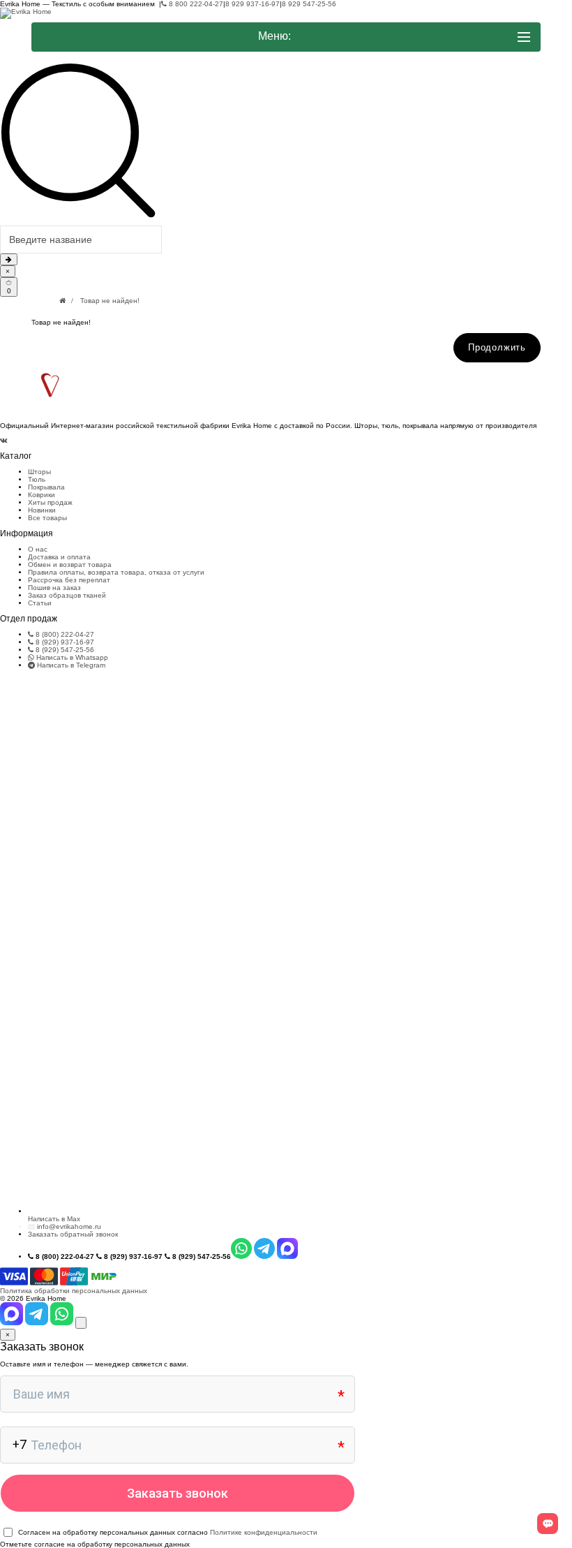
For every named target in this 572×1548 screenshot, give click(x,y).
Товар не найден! (110, 300)
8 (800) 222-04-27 (63, 634)
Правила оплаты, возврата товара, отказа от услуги (116, 572)
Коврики (41, 495)
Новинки (42, 510)
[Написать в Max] (12, 1323)
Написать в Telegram (70, 665)
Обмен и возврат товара (70, 564)
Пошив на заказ (54, 587)
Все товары (47, 518)
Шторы (39, 472)
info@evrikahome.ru (69, 1226)
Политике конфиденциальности (263, 1532)
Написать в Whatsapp (71, 657)
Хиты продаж (50, 502)
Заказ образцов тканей (67, 595)
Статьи (40, 603)
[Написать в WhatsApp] (62, 1323)
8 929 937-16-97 (252, 4)
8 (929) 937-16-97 (63, 642)
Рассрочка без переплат (69, 580)
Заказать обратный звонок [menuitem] (73, 1234)
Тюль (36, 479)
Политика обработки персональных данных (73, 1291)
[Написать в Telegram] (37, 1323)
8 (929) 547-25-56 (63, 650)
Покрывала (46, 487)
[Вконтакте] (4, 440)
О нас (37, 549)
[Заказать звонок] (80, 1323)
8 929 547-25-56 (309, 4)
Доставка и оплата (59, 557)
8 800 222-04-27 (195, 4)
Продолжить (497, 347)
